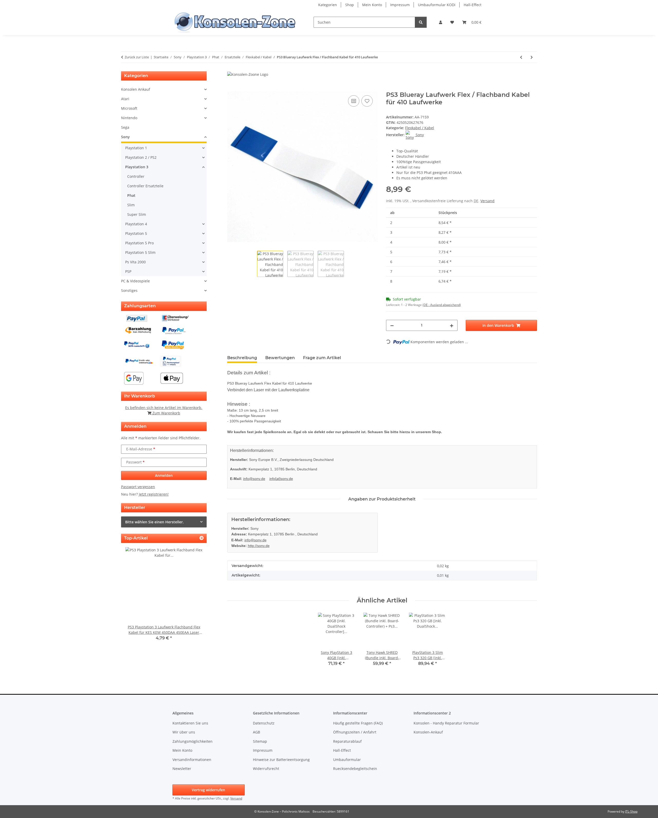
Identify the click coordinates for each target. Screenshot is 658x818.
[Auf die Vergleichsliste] (353, 101)
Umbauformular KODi (436, 4)
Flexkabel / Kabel (419, 127)
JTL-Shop (631, 811)
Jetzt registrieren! (154, 494)
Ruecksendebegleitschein (355, 768)
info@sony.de (254, 479)
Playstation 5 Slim (140, 252)
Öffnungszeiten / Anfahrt (354, 732)
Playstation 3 (136, 166)
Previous (134, 597)
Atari (125, 98)
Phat (131, 195)
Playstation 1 (136, 147)
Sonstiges (129, 290)
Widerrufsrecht (266, 768)
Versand (487, 200)
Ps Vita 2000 (135, 261)
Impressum (400, 4)
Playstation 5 (136, 233)
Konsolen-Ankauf (428, 732)
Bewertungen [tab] (280, 357)
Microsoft (129, 108)
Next (194, 597)
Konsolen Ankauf (135, 89)
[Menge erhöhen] (451, 325)
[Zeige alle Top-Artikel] (201, 538)
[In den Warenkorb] (231, 88)
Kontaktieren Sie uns (190, 723)
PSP (128, 271)
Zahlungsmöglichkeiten (192, 741)
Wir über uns (183, 732)
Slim (131, 204)
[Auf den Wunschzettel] (367, 101)
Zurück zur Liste (137, 57)
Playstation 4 (136, 223)
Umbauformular (347, 759)
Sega (125, 127)
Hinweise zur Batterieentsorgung (281, 759)
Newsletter (181, 768)
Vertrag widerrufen (208, 789)
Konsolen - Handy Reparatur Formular (446, 723)
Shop (349, 4)
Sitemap (260, 741)
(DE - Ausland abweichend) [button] (442, 305)
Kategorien (327, 4)
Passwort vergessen (138, 486)
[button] (440, 22)
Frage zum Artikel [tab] (322, 357)
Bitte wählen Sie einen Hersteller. (154, 521)
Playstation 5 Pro (139, 242)
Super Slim (136, 214)
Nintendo (129, 117)
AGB (256, 732)
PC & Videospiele (135, 280)
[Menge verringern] (392, 325)
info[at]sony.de (281, 479)
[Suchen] (421, 22)
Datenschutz (264, 723)
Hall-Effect (472, 4)
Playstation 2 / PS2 (141, 157)
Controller (135, 176)
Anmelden (164, 475)
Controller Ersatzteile (145, 185)
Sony (125, 136)
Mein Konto (372, 4)
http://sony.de (259, 546)
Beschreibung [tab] (242, 357)
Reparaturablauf (347, 741)
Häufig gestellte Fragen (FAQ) (358, 723)
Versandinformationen (191, 759)
